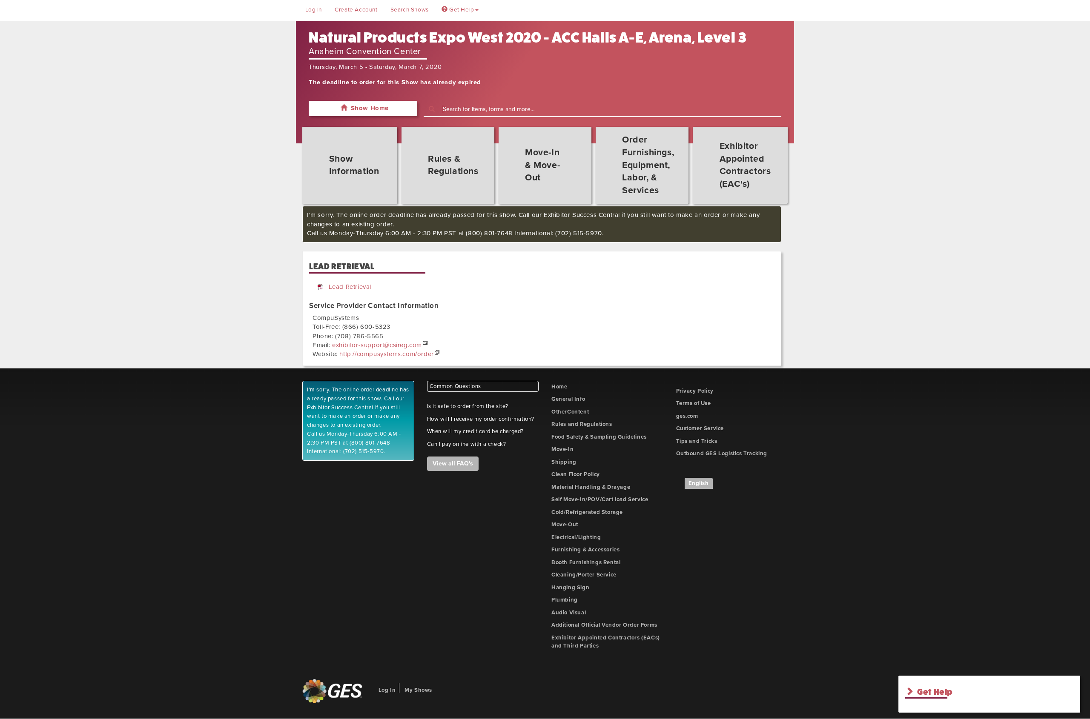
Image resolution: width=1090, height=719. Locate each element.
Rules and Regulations (581, 424)
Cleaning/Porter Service (584, 574)
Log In (313, 9)
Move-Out (564, 524)
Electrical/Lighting (576, 537)
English (698, 483)
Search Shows (409, 9)
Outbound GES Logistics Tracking (722, 453)
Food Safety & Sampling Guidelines (599, 437)
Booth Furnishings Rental (585, 562)
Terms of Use (693, 403)
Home (559, 386)
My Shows (418, 690)
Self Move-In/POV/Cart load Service (599, 499)
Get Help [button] (460, 9)
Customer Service (700, 428)
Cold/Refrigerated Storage (587, 512)
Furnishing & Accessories (585, 549)
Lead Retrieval (350, 287)
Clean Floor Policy (575, 474)
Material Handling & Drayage (590, 487)
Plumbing (564, 599)
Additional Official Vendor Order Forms (604, 625)
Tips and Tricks (696, 441)
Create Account (356, 9)
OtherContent (570, 411)
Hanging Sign (570, 587)
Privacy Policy (695, 391)
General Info (568, 399)
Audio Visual (568, 612)
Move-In (562, 449)
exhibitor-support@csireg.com (377, 345)
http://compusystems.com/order (386, 354)
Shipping (564, 462)
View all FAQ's (453, 463)
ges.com (687, 416)
